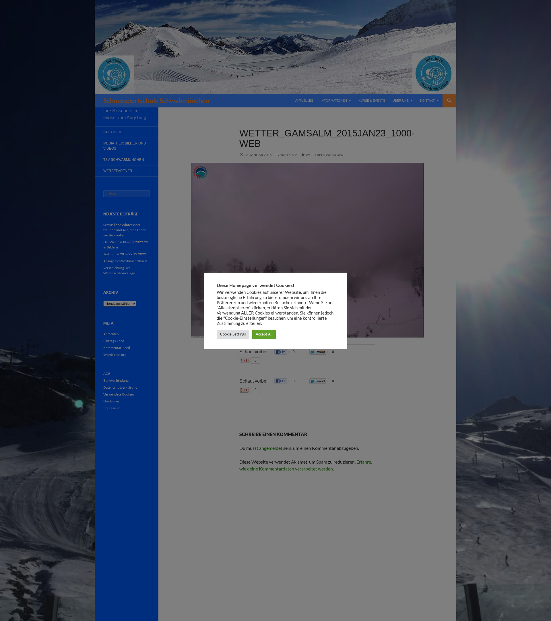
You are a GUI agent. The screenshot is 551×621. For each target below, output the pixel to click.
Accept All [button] (264, 334)
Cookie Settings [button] (233, 334)
